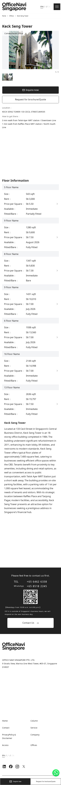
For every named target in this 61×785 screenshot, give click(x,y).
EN (41, 6)
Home (4, 16)
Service (33, 727)
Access (5, 745)
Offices (11, 16)
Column (34, 720)
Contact (5, 727)
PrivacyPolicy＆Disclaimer (9, 736)
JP (45, 6)
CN (48, 6)
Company (34, 734)
